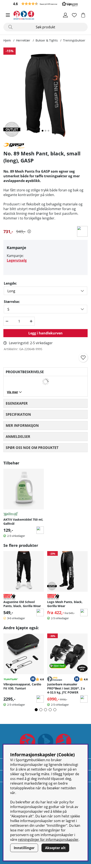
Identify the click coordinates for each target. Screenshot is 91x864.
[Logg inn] (65, 15)
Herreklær (23, 40)
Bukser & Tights (47, 40)
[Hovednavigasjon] (7, 15)
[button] (45, 3)
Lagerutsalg (17, 260)
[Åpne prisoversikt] (29, 231)
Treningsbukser (74, 40)
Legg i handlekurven (45, 333)
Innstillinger (24, 847)
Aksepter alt (55, 847)
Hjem (7, 40)
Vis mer (12, 392)
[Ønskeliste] (74, 15)
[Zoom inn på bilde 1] (45, 93)
